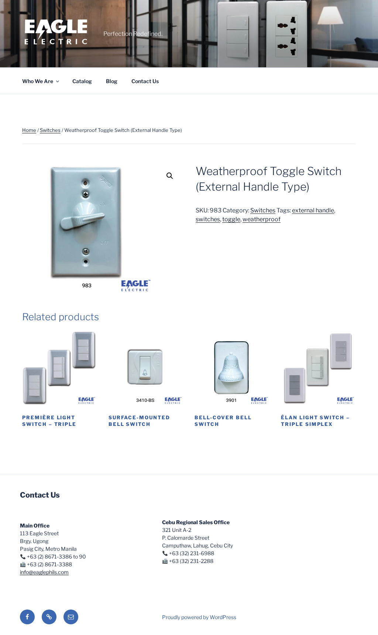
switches (208, 219)
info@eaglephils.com (44, 572)
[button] (169, 175)
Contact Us (145, 81)
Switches (50, 130)
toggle (231, 219)
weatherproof (262, 219)
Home (29, 130)
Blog (111, 81)
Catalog (82, 81)
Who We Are (37, 81)
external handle (313, 210)
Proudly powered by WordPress (199, 617)
